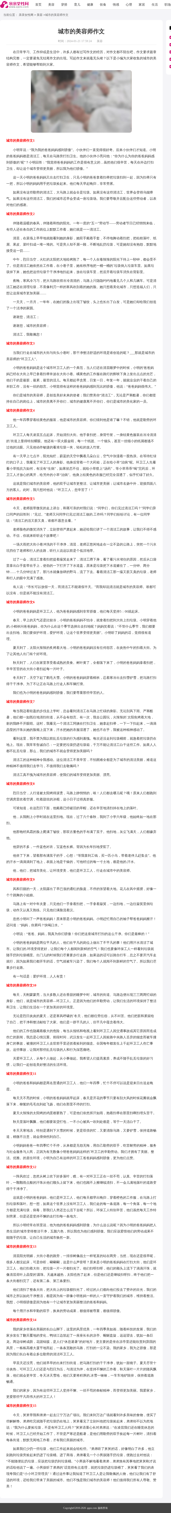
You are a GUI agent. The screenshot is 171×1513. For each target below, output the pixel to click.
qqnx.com (92, 1508)
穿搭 (64, 4)
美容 (51, 4)
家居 (142, 4)
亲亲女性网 (26, 14)
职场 (168, 4)
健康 (90, 4)
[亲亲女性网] (14, 5)
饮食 (103, 4)
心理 (129, 4)
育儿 (77, 4)
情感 (116, 4)
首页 (38, 4)
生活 (155, 4)
